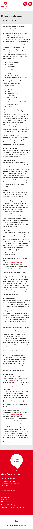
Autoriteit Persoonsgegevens (16, 387)
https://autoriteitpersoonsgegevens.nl (14, 391)
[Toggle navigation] (30, 4)
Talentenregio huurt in (10, 490)
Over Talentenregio (9, 479)
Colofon (6, 486)
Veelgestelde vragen (9, 481)
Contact (6, 488)
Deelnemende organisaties (11, 483)
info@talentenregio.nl (17, 262)
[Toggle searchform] (25, 4)
